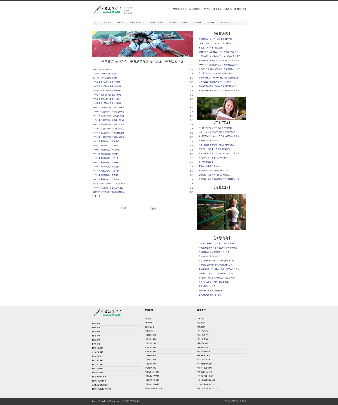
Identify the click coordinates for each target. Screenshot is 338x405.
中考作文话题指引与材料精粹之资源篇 (109, 132)
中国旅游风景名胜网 (152, 372)
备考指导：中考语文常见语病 (105, 78)
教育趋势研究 (149, 327)
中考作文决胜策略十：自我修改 (106, 179)
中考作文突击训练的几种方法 (105, 73)
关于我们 (228, 401)
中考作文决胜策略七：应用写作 (106, 166)
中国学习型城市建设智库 (206, 380)
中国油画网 (96, 336)
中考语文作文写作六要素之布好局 (107, 94)
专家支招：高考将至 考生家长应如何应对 (215, 149)
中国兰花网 (96, 323)
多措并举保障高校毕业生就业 (211, 47)
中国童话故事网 (150, 359)
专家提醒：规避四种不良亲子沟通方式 (214, 174)
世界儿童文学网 (202, 347)
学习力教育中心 (202, 331)
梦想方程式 (201, 327)
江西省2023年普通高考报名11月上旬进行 (216, 82)
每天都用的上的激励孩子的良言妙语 (213, 170)
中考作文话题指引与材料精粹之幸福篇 (109, 120)
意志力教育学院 (202, 335)
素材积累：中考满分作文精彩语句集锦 (109, 192)
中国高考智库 (128, 401)
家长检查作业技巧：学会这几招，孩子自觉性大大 (219, 269)
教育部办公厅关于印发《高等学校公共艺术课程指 (219, 60)
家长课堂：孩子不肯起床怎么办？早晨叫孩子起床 (219, 179)
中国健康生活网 (150, 351)
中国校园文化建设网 (204, 372)
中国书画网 (96, 327)
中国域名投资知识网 (152, 384)
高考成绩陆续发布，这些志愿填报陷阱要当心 (217, 86)
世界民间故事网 (202, 343)
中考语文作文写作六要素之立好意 (107, 82)
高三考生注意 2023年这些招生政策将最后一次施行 (219, 69)
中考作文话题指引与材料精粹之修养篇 (109, 107)
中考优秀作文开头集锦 (102, 69)
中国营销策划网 (150, 343)
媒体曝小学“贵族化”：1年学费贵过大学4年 (216, 273)
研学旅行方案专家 (203, 355)
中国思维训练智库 (203, 351)
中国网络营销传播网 (152, 380)
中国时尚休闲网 (97, 348)
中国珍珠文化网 (97, 360)
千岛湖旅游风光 (150, 368)
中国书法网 (96, 331)
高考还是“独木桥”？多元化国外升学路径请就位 (218, 247)
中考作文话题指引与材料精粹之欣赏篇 (109, 124)
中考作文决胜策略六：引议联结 (106, 162)
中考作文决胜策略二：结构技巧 (106, 145)
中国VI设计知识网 (98, 372)
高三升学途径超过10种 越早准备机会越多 (216, 73)
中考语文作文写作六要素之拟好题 (107, 86)
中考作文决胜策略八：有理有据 (106, 171)
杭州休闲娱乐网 (97, 352)
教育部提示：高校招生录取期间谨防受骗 (215, 39)
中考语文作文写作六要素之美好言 (107, 99)
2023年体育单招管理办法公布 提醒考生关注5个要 (219, 64)
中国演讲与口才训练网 (205, 376)
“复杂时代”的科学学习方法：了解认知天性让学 (218, 243)
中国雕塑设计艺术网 (99, 377)
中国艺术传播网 (150, 339)
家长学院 (200, 319)
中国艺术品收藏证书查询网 (101, 389)
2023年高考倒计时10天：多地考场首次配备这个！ (219, 52)
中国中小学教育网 (203, 359)
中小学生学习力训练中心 (206, 384)
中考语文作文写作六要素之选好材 (107, 90)
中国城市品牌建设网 (99, 381)
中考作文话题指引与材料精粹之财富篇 (109, 137)
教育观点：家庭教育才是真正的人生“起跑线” (217, 277)
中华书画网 (96, 344)
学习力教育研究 (97, 356)
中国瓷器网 (96, 340)
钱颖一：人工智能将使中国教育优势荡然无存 (217, 132)
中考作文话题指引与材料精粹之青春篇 (109, 111)
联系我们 (235, 401)
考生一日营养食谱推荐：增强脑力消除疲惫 (216, 145)
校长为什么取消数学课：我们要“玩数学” (215, 282)
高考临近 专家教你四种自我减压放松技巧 (215, 264)
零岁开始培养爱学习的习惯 (210, 294)
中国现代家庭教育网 (204, 364)
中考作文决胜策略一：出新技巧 (106, 141)
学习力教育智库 (202, 339)
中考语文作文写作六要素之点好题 (107, 103)
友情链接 (243, 401)
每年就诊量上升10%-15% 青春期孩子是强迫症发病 (219, 77)
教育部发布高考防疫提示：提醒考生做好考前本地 (219, 90)
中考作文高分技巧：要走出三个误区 (108, 187)
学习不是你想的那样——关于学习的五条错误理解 (219, 136)
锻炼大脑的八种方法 (207, 286)
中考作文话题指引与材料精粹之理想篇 (109, 116)
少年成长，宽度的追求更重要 (211, 290)
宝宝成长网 (201, 323)
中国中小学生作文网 (204, 368)
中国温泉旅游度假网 (152, 376)
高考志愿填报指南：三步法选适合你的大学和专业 (219, 153)
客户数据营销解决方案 (100, 385)
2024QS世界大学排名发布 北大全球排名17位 (217, 43)
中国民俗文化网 (150, 355)
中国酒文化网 (149, 331)
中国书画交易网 (150, 335)
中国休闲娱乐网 (97, 368)
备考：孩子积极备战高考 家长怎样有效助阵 (216, 260)
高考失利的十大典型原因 (209, 140)
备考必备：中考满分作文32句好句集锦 (109, 183)
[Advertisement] (143, 219)
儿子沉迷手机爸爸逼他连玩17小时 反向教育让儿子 (219, 56)
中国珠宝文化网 (97, 364)
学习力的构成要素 (206, 162)
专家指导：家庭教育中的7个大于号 (213, 157)
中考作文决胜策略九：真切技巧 (106, 175)
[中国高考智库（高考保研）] (107, 10)
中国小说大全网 (150, 364)
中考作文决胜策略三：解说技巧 (106, 149)
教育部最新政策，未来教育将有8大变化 (215, 252)
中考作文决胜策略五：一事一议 (106, 158)
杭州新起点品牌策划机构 (153, 388)
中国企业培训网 (150, 347)
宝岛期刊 (148, 319)
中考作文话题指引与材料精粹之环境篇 (109, 128)
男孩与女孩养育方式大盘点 (210, 166)
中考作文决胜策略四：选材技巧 (106, 154)
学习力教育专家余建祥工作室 (207, 388)
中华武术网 (148, 323)
